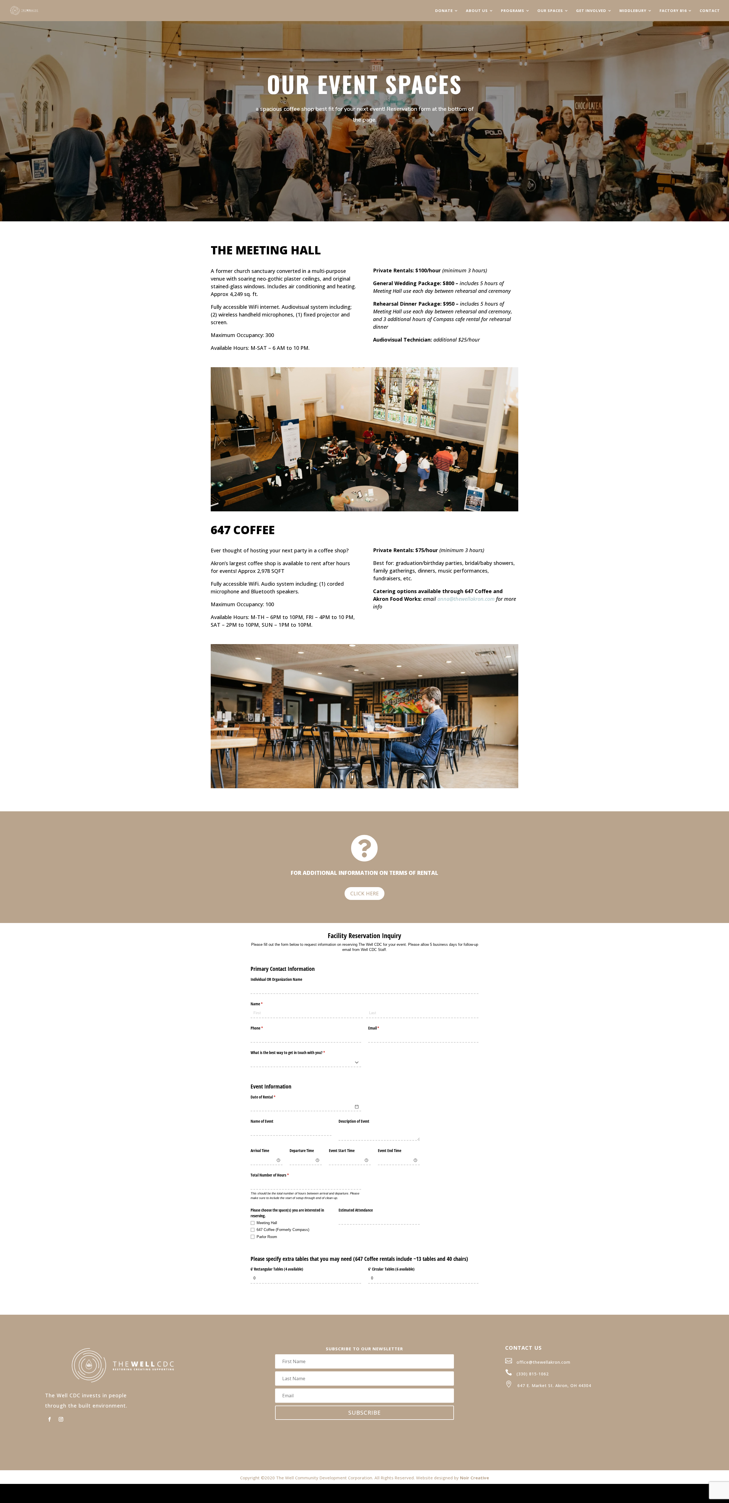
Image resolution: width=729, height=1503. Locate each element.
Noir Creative (474, 1477)
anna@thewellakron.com (466, 598)
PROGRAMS (512, 11)
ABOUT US (477, 11)
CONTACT (710, 11)
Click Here (364, 893)
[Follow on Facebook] (49, 1419)
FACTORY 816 (673, 11)
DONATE (444, 11)
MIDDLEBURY (632, 11)
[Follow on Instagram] (60, 1419)
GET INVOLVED (591, 11)
